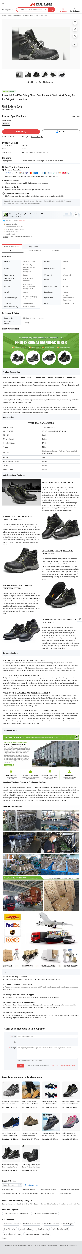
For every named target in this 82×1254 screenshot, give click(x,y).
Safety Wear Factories (51, 1224)
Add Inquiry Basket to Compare (41, 82)
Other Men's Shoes (10, 1214)
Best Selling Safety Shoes (30, 1193)
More (4, 1238)
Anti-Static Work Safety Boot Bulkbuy (37, 1234)
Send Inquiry (21, 132)
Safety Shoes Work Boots (12, 1234)
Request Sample (37, 137)
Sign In (5, 237)
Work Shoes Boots (26, 1229)
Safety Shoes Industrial (60, 1229)
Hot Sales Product (66, 1193)
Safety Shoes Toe (42, 1229)
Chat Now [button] (62, 132)
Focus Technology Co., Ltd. (27, 1245)
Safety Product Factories (31, 1224)
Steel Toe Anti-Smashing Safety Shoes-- (12, 1193)
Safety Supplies (68, 1224)
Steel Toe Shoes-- (7, 1189)
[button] (72, 251)
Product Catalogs (32, 1185)
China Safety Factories (11, 1224)
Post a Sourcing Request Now (64, 1065)
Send (20, 1065)
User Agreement (53, 1245)
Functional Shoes (28, 15)
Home (4, 15)
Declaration (63, 1245)
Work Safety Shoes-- (47, 1193)
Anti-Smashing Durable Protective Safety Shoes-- (70, 1189)
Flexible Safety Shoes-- (48, 1189)
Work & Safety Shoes (41, 15)
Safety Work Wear (10, 1229)
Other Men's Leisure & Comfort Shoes (45, 1214)
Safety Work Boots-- (28, 1189)
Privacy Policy (73, 1245)
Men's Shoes (24, 1214)
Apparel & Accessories (14, 15)
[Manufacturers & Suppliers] (41, 4)
